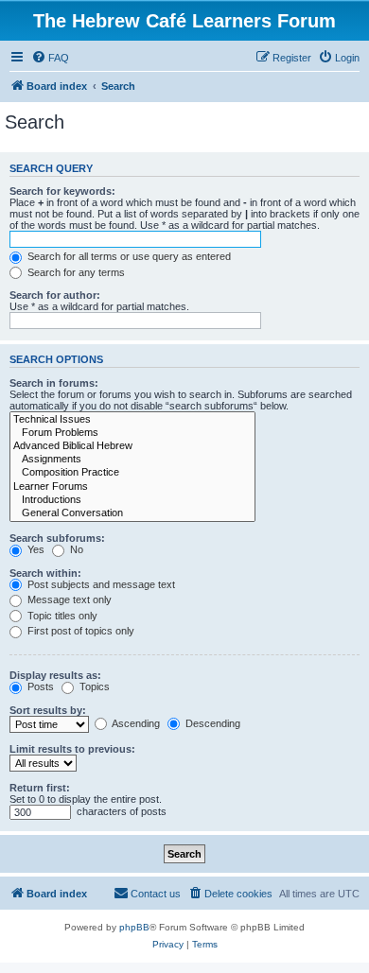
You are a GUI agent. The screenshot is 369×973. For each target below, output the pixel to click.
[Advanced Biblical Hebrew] (132, 446)
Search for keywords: (62, 191)
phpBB (134, 927)
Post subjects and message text (100, 584)
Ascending (135, 723)
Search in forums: (53, 383)
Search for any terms (75, 272)
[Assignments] (132, 459)
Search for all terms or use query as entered (128, 256)
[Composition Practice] (132, 472)
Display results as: (55, 675)
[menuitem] (50, 57)
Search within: (45, 573)
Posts (39, 686)
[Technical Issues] (132, 419)
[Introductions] (132, 500)
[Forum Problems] (132, 433)
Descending (211, 723)
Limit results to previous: (72, 749)
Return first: (39, 787)
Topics (93, 686)
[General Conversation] (132, 513)
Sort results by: (47, 710)
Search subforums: (57, 538)
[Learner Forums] (132, 487)
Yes (34, 549)
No (75, 549)
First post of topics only (79, 630)
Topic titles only (61, 615)
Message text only (68, 599)
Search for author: (54, 295)
